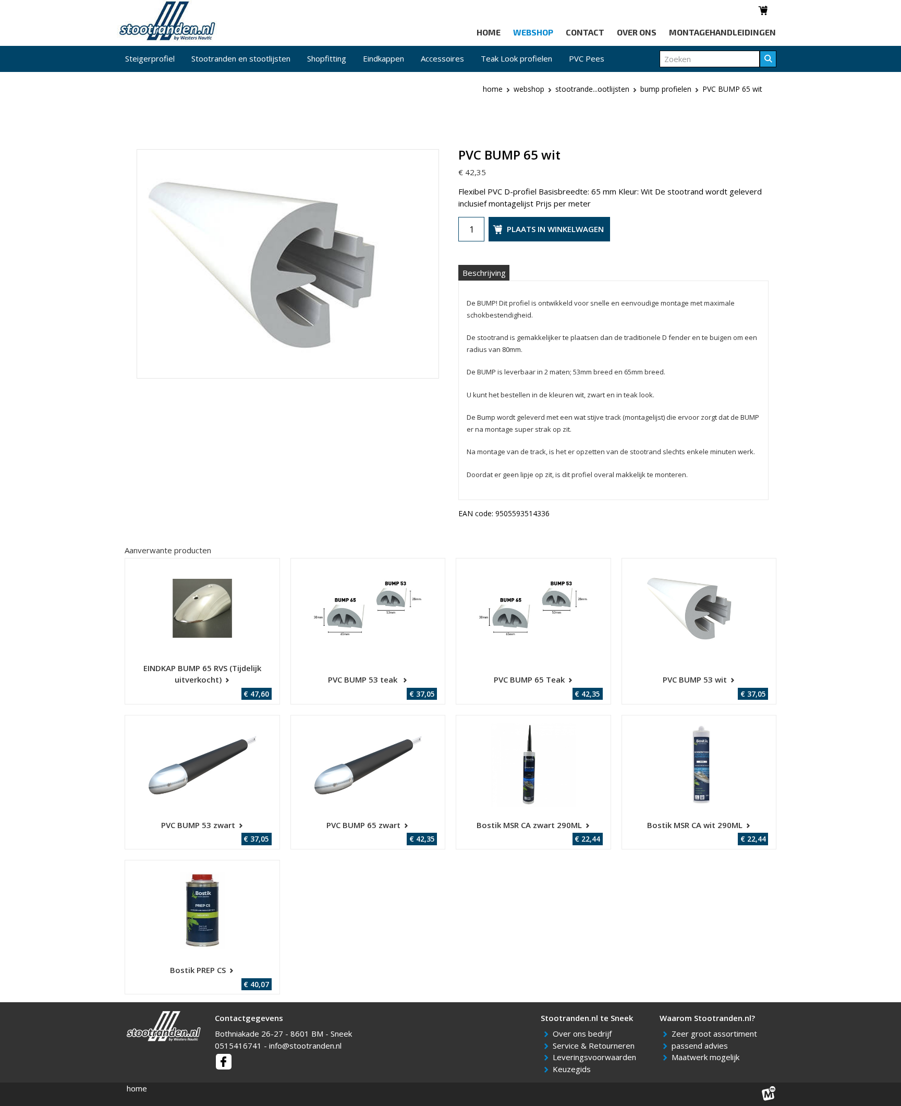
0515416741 (238, 1045)
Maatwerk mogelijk (707, 1057)
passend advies (701, 1045)
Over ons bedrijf (584, 1033)
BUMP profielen (665, 89)
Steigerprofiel (150, 58)
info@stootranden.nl (305, 1045)
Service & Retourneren (595, 1045)
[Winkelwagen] (763, 10)
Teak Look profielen (516, 58)
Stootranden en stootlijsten (240, 58)
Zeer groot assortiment (716, 1033)
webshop (529, 89)
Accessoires (442, 58)
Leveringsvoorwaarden (596, 1057)
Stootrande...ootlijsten (592, 89)
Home (493, 89)
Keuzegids (573, 1069)
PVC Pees (586, 58)
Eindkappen (383, 58)
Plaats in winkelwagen (555, 229)
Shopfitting (326, 58)
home (137, 1088)
